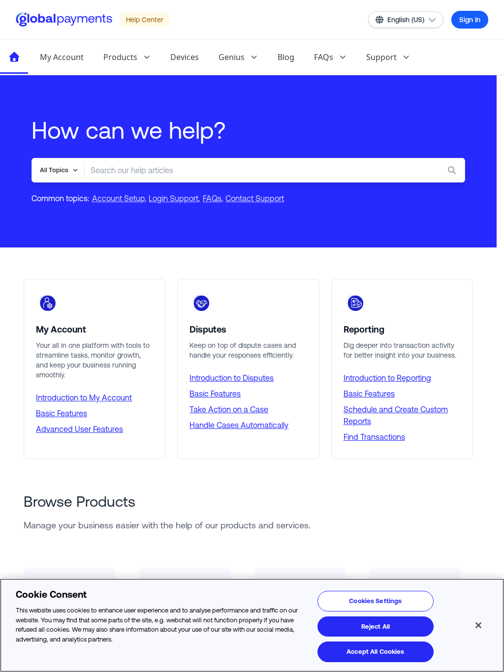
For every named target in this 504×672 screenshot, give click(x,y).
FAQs (323, 57)
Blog (286, 57)
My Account (62, 57)
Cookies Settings (375, 601)
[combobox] (255, 170)
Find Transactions (374, 436)
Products (120, 57)
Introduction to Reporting (387, 377)
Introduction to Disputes (231, 377)
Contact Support (254, 198)
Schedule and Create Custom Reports (396, 415)
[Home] (14, 57)
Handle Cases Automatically (238, 425)
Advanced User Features (79, 429)
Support (381, 57)
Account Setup (118, 198)
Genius (232, 57)
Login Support (173, 198)
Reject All (375, 626)
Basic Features (61, 413)
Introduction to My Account (84, 397)
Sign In (469, 20)
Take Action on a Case (228, 409)
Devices (184, 57)
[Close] (478, 625)
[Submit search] (454, 170)
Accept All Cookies (375, 651)
